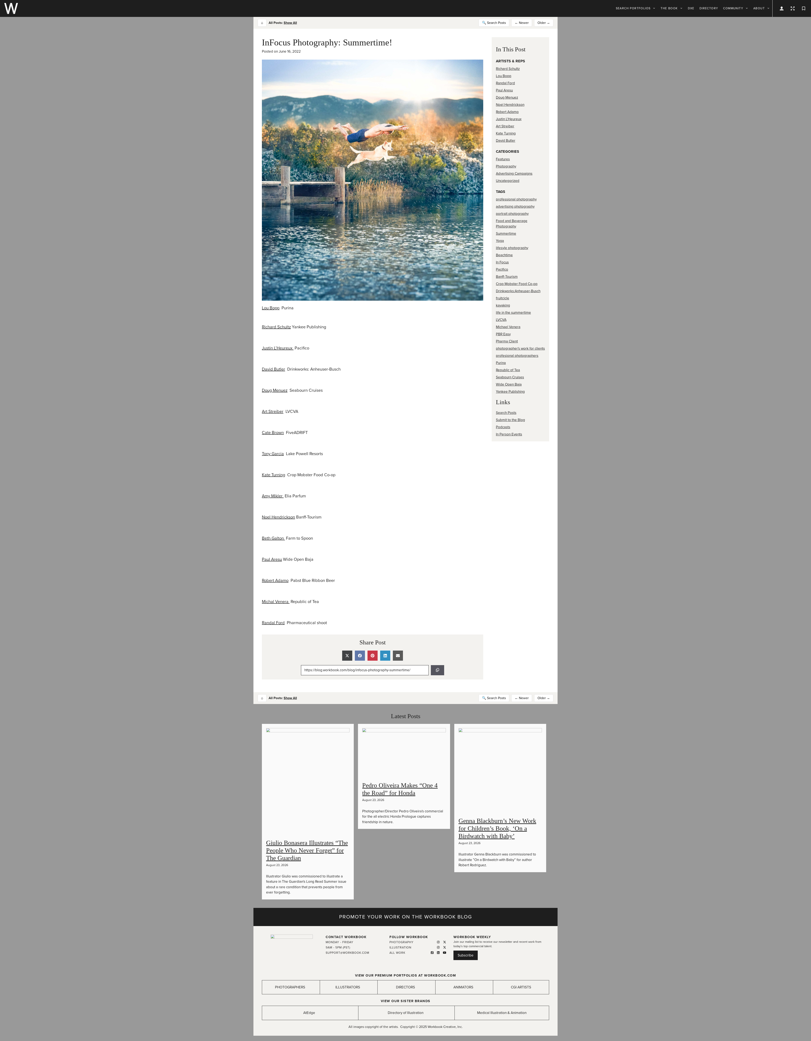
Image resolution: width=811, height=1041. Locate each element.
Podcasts (503, 427)
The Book (669, 8)
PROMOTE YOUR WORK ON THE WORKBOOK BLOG (405, 917)
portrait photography (512, 213)
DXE (691, 8)
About (759, 8)
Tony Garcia (273, 453)
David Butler (273, 369)
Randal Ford (273, 622)
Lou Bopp (270, 308)
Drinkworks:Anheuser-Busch (518, 291)
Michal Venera (276, 601)
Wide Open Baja (509, 384)
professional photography (516, 199)
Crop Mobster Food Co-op (516, 284)
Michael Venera (508, 327)
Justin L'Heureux (508, 119)
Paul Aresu (272, 559)
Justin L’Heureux (278, 348)
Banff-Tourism (507, 276)
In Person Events (509, 434)
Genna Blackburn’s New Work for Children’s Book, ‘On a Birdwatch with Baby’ (497, 828)
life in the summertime (513, 312)
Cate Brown (273, 432)
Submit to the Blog (510, 420)
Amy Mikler (273, 496)
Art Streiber (272, 411)
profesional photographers (517, 355)
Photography (506, 166)
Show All (290, 23)
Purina (501, 363)
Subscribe (466, 955)
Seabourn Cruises (510, 377)
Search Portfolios (633, 8)
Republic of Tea (508, 370)
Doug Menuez (274, 390)
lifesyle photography (512, 248)
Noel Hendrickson (278, 517)
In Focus (502, 262)
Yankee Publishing (510, 391)
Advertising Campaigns (514, 173)
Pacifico (502, 269)
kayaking (503, 305)
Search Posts (506, 413)
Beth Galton (273, 538)
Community (733, 8)
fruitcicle (502, 298)
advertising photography (515, 206)
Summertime (506, 233)
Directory (708, 8)
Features (503, 159)
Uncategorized (507, 181)
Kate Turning (273, 475)
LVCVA (501, 320)
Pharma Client (507, 341)
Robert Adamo (275, 580)
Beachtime (504, 255)
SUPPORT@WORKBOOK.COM (347, 953)
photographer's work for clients (520, 348)
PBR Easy (503, 334)
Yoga (500, 241)
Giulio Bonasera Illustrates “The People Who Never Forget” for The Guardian (307, 850)
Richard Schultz (276, 327)
